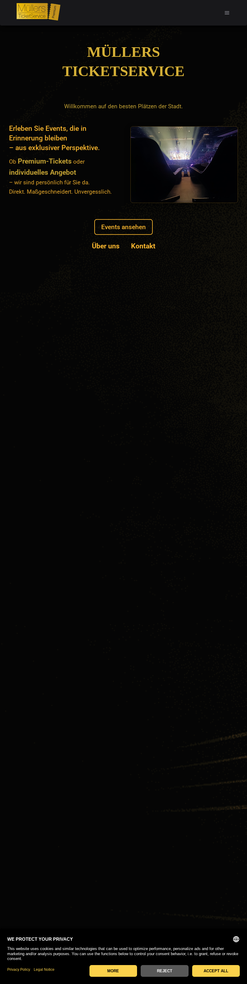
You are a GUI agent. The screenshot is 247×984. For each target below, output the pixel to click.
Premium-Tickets (45, 161)
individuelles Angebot (42, 172)
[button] (227, 13)
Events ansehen (123, 227)
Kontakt (143, 246)
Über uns (106, 246)
